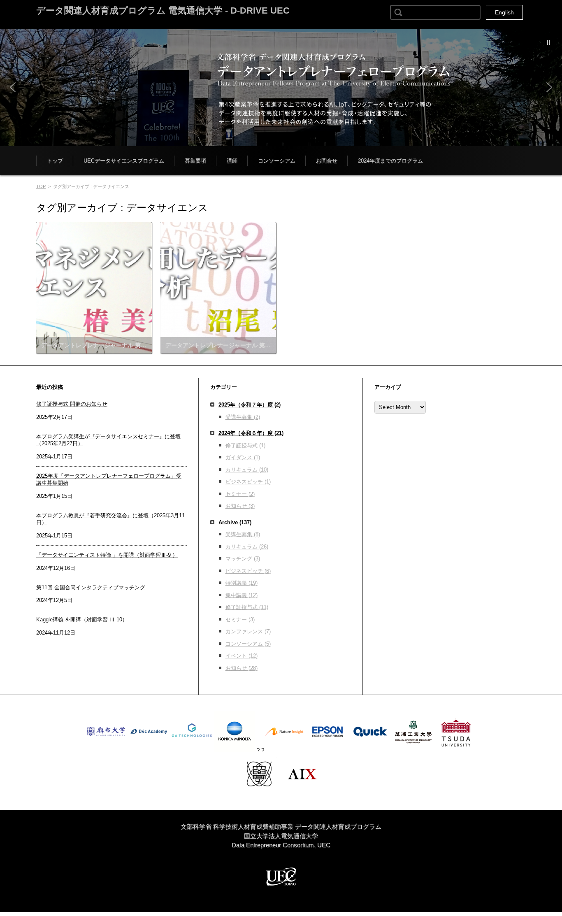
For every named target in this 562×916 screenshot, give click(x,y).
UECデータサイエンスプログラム (124, 161)
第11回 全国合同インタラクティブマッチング (90, 587)
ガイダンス (242, 457)
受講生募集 (242, 417)
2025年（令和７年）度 (249, 405)
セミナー (240, 494)
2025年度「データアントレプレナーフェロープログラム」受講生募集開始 (108, 479)
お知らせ (240, 506)
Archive (234, 522)
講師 (232, 161)
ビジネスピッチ (248, 482)
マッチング (242, 559)
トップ (55, 161)
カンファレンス (248, 631)
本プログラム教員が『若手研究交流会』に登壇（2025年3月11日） (110, 518)
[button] (281, 87)
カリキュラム (246, 470)
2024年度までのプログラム (390, 161)
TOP (41, 186)
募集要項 (195, 161)
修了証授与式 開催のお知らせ (71, 404)
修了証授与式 (245, 445)
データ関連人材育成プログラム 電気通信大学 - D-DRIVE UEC (163, 10)
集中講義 (241, 595)
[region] (281, 87)
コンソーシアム (276, 161)
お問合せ (326, 161)
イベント (241, 656)
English (504, 12)
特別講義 (241, 583)
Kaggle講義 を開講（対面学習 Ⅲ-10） (82, 619)
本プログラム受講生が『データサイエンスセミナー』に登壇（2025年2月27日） (108, 439)
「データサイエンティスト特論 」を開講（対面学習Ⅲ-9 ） (107, 555)
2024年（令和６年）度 (250, 433)
